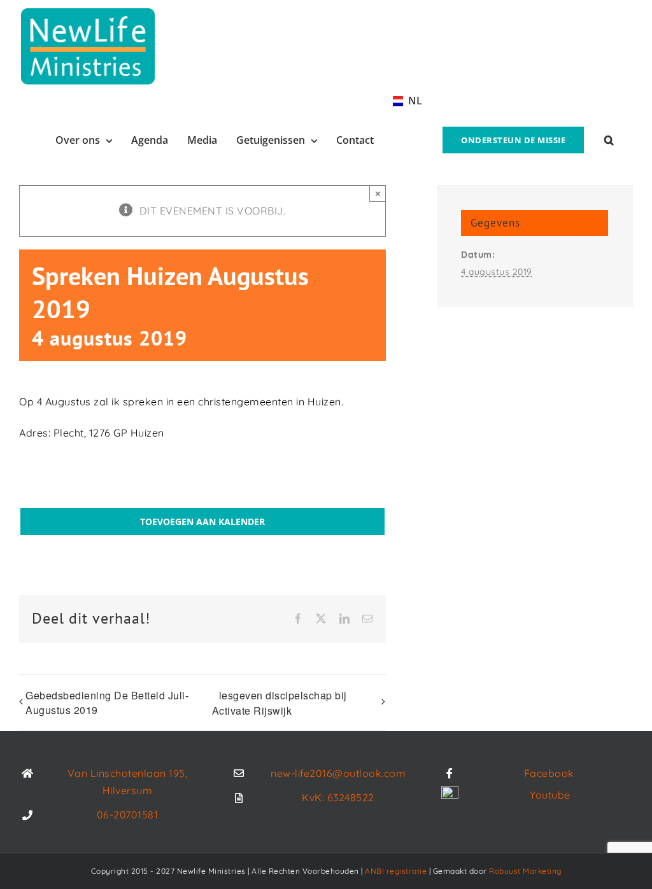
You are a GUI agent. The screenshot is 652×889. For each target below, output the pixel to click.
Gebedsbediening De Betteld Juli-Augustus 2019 (106, 702)
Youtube (550, 794)
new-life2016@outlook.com (338, 773)
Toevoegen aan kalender (202, 521)
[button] (609, 139)
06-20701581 (128, 814)
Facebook (549, 773)
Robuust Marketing (525, 871)
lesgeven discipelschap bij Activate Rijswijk (279, 703)
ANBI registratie (396, 871)
